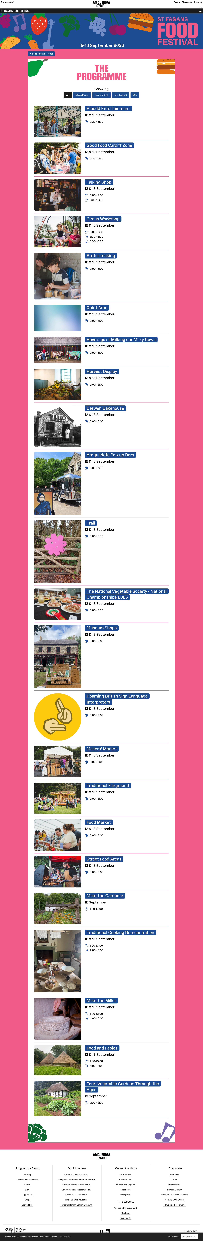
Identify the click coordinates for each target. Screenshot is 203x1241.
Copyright (125, 1218)
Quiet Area (97, 307)
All (67, 95)
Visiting (27, 1174)
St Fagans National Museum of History (76, 1179)
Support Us (27, 1195)
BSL (135, 95)
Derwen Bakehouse (105, 408)
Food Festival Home (42, 53)
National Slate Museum (76, 1195)
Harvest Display (102, 371)
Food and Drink (101, 95)
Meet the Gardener (105, 895)
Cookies (125, 1213)
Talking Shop (99, 182)
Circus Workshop (103, 218)
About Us (174, 1174)
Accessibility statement (125, 1208)
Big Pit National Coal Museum (76, 1189)
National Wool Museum (76, 1200)
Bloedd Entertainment (108, 108)
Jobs (174, 1179)
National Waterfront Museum (76, 1185)
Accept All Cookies (189, 1237)
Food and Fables (102, 1048)
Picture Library (174, 1189)
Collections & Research (27, 1179)
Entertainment (121, 95)
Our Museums (7, 2)
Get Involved (125, 1179)
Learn (27, 1185)
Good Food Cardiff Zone (109, 145)
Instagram (125, 1195)
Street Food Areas (104, 859)
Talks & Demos (81, 95)
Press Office (174, 1185)
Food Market (99, 822)
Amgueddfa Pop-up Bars (110, 454)
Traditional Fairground (108, 785)
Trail (91, 523)
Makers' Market (102, 748)
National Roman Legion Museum (76, 1205)
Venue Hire (27, 1205)
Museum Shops (102, 628)
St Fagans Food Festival (15, 11)
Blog (27, 1189)
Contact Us (125, 1174)
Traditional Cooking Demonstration (120, 932)
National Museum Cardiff (76, 1174)
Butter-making (101, 255)
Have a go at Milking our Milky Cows (121, 339)
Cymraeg (198, 2)
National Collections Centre (174, 1195)
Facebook (125, 1189)
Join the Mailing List (125, 1185)
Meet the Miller (101, 1000)
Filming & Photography (174, 1205)
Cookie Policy (64, 1237)
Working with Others (174, 1200)
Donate (177, 2)
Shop (27, 1200)
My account (187, 2)
